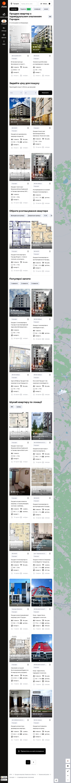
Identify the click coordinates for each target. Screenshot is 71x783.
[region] (62, 391)
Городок (14, 58)
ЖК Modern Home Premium (40, 609)
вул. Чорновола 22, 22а (40, 553)
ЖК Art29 (36, 55)
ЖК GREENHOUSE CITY (40, 442)
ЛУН (10, 774)
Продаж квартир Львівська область (25, 774)
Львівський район (44, 774)
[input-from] (16, 93)
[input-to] (31, 93)
